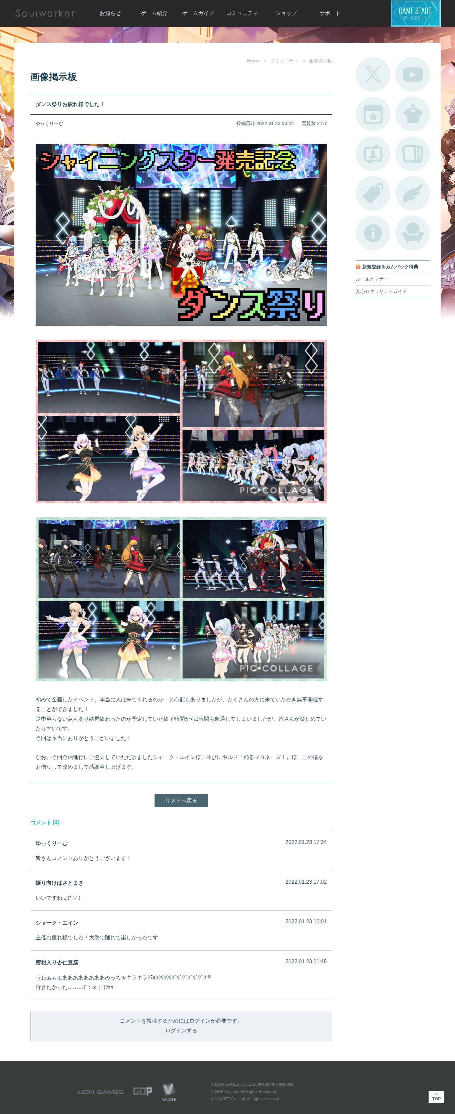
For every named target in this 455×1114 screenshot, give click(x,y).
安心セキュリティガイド (381, 291)
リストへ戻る (181, 800)
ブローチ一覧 (412, 193)
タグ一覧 (373, 193)
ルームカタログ (412, 233)
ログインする (181, 1030)
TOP (436, 1097)
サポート (330, 13)
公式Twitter (373, 74)
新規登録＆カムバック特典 (390, 266)
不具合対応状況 (373, 233)
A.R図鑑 (412, 153)
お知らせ (110, 13)
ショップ (286, 13)
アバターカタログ (412, 114)
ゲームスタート (416, 13)
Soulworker (45, 13)
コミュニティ (242, 13)
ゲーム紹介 (154, 13)
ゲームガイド (198, 13)
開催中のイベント (373, 114)
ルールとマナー (372, 279)
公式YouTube (412, 74)
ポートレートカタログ (373, 153)
